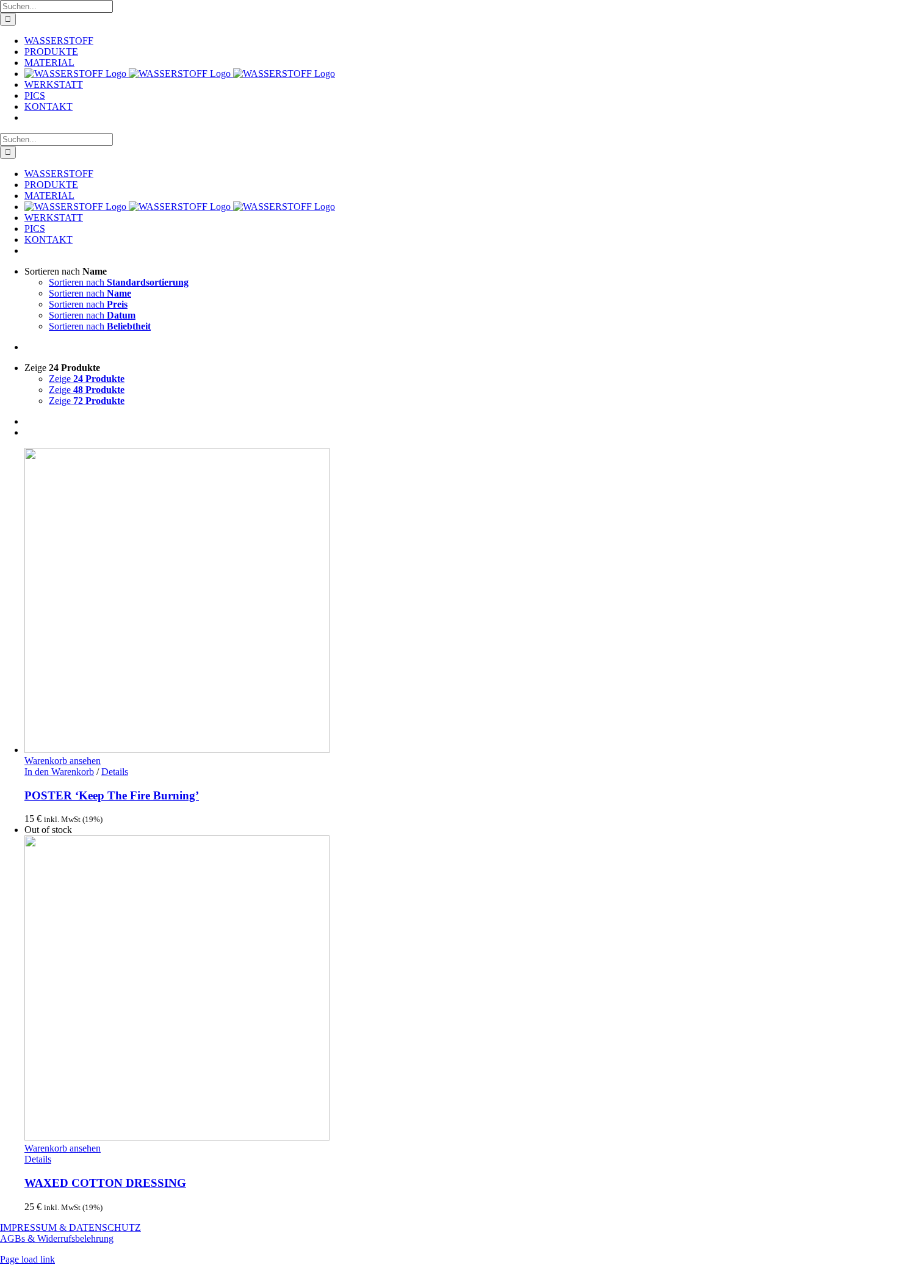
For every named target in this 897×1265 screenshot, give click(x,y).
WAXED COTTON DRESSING (105, 1183)
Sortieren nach (119, 282)
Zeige (86, 378)
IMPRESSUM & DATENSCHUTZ (70, 1227)
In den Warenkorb (59, 771)
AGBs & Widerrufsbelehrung (56, 1238)
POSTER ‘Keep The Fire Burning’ (111, 795)
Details (114, 771)
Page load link (27, 1259)
